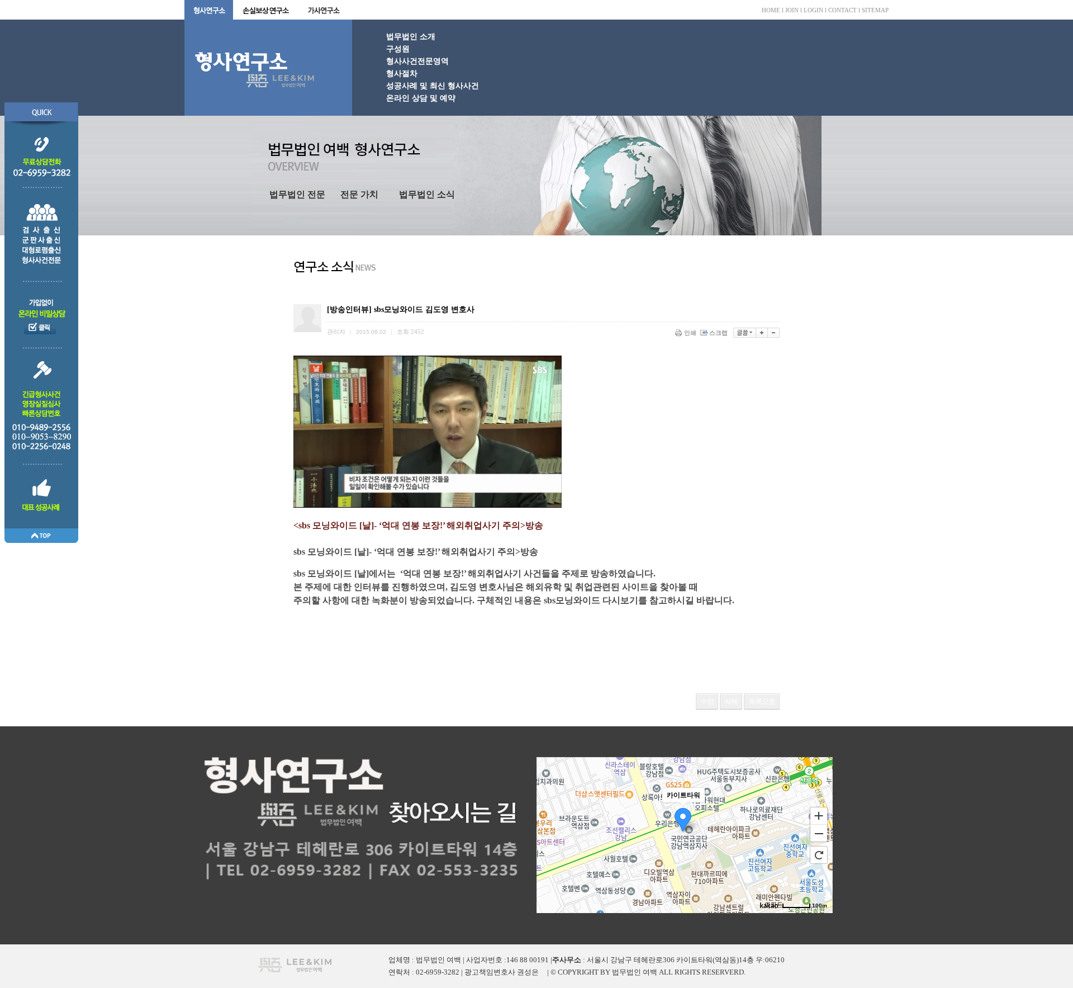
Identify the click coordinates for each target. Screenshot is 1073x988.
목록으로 (761, 701)
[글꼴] (744, 333)
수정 (707, 701)
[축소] (774, 333)
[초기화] (818, 854)
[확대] (762, 333)
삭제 (731, 701)
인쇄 (690, 332)
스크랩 (718, 332)
